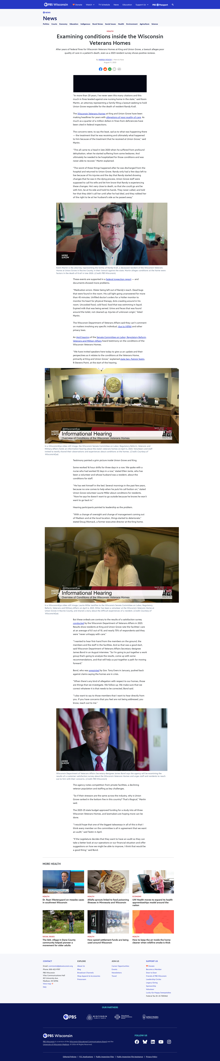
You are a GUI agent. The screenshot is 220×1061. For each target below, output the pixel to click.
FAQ (44, 987)
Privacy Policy (151, 1057)
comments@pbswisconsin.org (60, 966)
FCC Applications (86, 1057)
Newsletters (117, 973)
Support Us (141, 4)
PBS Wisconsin (49, 1041)
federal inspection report (118, 279)
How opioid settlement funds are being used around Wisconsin (108, 941)
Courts (54, 24)
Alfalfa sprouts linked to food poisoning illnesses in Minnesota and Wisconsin (108, 901)
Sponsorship (151, 986)
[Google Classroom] (109, 69)
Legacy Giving (152, 983)
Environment (132, 24)
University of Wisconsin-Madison (56, 1044)
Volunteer (150, 989)
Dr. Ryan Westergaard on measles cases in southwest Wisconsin (63, 901)
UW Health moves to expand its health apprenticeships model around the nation (152, 902)
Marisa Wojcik (105, 60)
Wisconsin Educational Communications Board (88, 1041)
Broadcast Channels (85, 973)
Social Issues (110, 24)
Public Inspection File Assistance (130, 1057)
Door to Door (151, 973)
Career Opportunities (120, 966)
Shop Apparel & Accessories (88, 976)
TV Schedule (104, 4)
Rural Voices (97, 24)
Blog (79, 969)
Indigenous (85, 24)
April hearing (82, 337)
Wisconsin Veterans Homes (91, 113)
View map (47, 984)
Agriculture (144, 24)
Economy (63, 24)
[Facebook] (100, 69)
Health (121, 24)
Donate (78, 4)
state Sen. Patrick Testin (132, 359)
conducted (78, 623)
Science (155, 24)
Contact (47, 961)
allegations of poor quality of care (123, 117)
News (116, 4)
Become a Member (154, 969)
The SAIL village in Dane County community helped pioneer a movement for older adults (59, 943)
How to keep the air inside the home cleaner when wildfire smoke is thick (151, 941)
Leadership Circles (153, 979)
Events (114, 969)
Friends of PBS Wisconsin (156, 976)
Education (127, 4)
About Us (81, 966)
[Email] (114, 69)
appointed (94, 670)
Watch (89, 4)
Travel (114, 976)
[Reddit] (105, 69)
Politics (46, 24)
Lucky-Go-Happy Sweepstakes (158, 993)
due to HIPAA (125, 326)
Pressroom (81, 979)
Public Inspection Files (105, 1057)
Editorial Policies (69, 1057)
